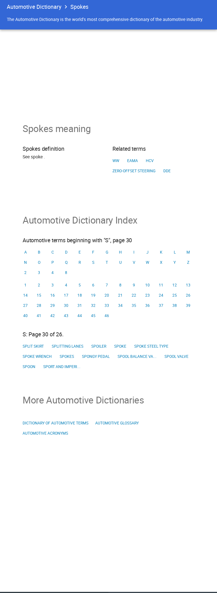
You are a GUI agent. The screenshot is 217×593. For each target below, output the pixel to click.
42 (52, 315)
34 (120, 305)
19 (93, 295)
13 (188, 285)
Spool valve (176, 356)
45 (93, 315)
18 (79, 295)
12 (174, 285)
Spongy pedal (96, 356)
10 (147, 285)
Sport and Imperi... (62, 366)
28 (39, 305)
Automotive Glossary (117, 423)
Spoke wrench (37, 356)
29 (52, 305)
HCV (150, 160)
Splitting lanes (67, 346)
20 (107, 295)
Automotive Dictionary (34, 6)
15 (39, 295)
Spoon (29, 366)
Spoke (120, 346)
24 (161, 295)
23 (147, 295)
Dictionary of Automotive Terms (55, 423)
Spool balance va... (137, 356)
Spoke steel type (151, 346)
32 (93, 305)
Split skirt (33, 346)
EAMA (132, 160)
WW (115, 160)
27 (25, 305)
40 (25, 315)
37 (161, 305)
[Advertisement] (108, 72)
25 (174, 295)
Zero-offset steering (133, 170)
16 (52, 295)
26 (188, 295)
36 (147, 305)
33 (107, 305)
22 (134, 295)
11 (161, 285)
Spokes (67, 356)
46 (107, 315)
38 (174, 305)
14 (25, 295)
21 (120, 295)
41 (39, 315)
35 (134, 305)
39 (188, 305)
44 (79, 315)
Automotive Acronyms (45, 433)
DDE (167, 170)
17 (66, 295)
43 (66, 315)
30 (66, 305)
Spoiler (98, 346)
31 (79, 305)
